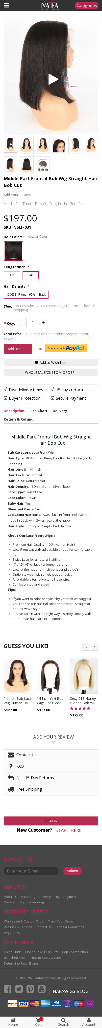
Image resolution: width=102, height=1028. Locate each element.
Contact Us (26, 754)
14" (30, 275)
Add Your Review (17, 194)
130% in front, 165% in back (26, 294)
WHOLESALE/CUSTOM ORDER (50, 372)
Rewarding (35, 902)
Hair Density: (16, 286)
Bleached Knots (15, 957)
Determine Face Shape (21, 963)
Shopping (28, 896)
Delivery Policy (49, 896)
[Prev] (86, 646)
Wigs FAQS (12, 932)
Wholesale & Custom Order (24, 921)
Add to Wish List (52, 362)
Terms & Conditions (69, 927)
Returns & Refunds (18, 927)
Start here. (68, 830)
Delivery (60, 410)
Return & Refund (18, 419)
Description (14, 410)
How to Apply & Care (46, 957)
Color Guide (13, 952)
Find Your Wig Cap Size (42, 952)
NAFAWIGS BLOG (71, 991)
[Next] (94, 646)
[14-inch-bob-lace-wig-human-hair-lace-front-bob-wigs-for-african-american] (18, 676)
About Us (11, 896)
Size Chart (38, 410)
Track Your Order (61, 921)
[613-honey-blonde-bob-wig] (84, 676)
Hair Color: (14, 236)
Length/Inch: (16, 267)
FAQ (20, 766)
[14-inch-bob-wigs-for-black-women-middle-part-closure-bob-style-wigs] (51, 676)
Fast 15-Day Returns (35, 777)
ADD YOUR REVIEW (53, 737)
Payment (70, 896)
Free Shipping (29, 789)
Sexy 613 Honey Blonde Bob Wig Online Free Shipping (83, 705)
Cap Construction (75, 952)
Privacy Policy (14, 902)
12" (12, 275)
